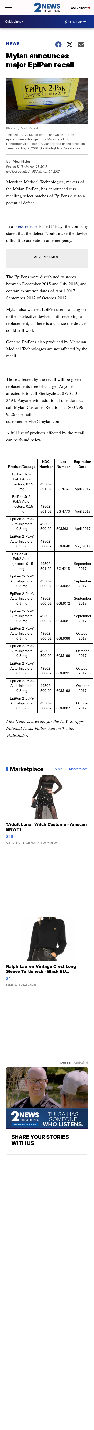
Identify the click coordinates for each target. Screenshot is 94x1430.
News (13, 43)
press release (25, 226)
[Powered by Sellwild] (80, 1063)
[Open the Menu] (8, 7)
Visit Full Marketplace (71, 769)
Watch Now (79, 7)
